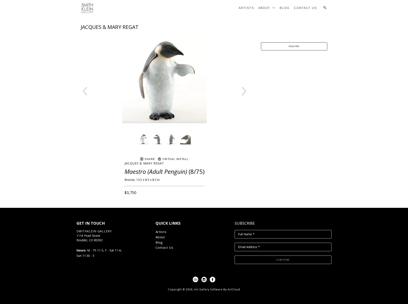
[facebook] (212, 279)
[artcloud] (195, 279)
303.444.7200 (85, 245)
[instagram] (204, 279)
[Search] (324, 7)
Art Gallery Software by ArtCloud (217, 289)
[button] (266, 8)
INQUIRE (294, 46)
